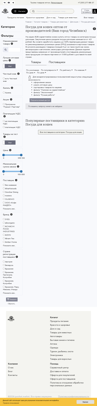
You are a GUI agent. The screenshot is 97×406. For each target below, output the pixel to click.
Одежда (54, 347)
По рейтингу (65, 70)
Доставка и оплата (59, 371)
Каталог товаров (40, 22)
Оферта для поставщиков (62, 378)
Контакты (12, 375)
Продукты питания (15, 17)
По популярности (49, 70)
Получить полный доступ (40, 100)
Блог (10, 371)
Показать (12, 299)
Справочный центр (59, 367)
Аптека (53, 343)
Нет (10, 66)
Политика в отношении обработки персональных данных (66, 384)
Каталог (54, 317)
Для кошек (74, 22)
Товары (36, 62)
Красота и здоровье (35, 17)
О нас (11, 367)
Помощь (54, 363)
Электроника (56, 355)
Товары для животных (67, 17)
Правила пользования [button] (11, 403)
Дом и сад (51, 17)
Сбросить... (12, 304)
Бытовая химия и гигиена (62, 340)
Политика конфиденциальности (73, 396)
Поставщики (57, 62)
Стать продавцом (86, 11)
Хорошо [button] (85, 402)
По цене (30, 72)
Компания (13, 363)
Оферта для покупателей (62, 375)
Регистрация (56, 2)
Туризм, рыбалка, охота (61, 351)
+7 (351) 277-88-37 (86, 2)
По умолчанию (32, 70)
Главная (29, 22)
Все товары (89, 17)
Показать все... (9, 208)
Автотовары (56, 336)
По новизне (79, 70)
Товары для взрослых (60, 359)
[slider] (3, 155)
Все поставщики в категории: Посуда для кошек (61, 132)
